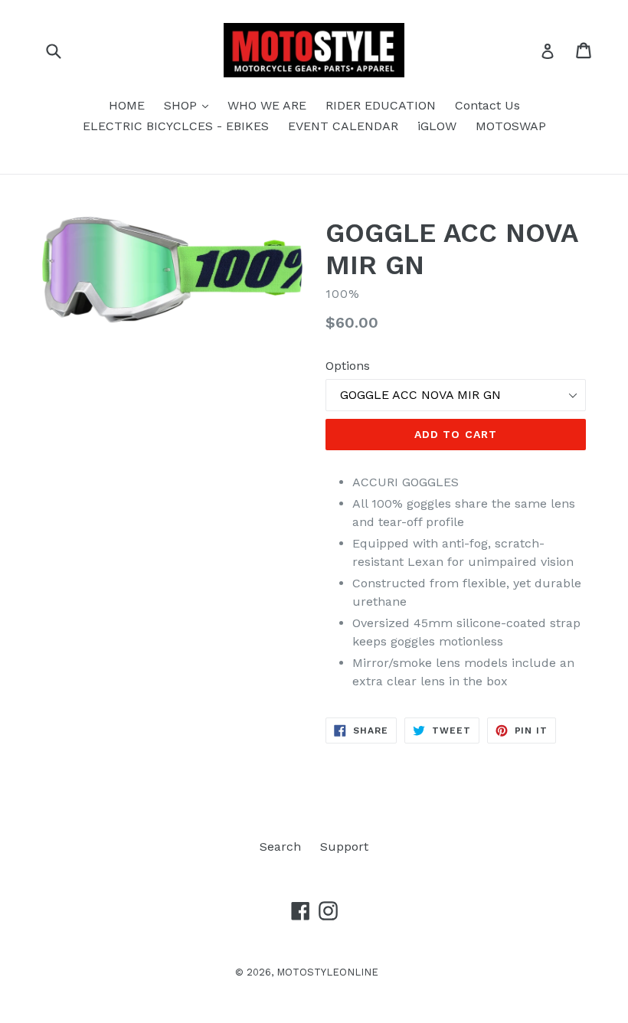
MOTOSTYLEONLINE (327, 972)
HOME (127, 105)
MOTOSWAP (511, 126)
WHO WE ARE (266, 105)
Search (280, 846)
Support (344, 846)
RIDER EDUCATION (380, 105)
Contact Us (487, 105)
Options (347, 365)
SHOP (190, 105)
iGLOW (436, 126)
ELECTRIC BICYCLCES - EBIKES (176, 126)
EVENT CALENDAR (343, 126)
